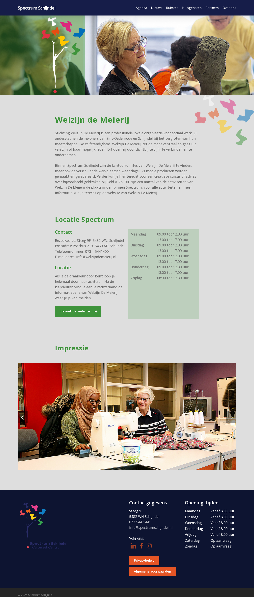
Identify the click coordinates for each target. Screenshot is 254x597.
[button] (78, 311)
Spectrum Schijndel (36, 8)
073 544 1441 (140, 521)
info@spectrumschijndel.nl (151, 527)
